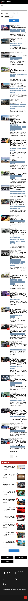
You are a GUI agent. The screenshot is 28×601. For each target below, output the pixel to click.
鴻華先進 (23, 31)
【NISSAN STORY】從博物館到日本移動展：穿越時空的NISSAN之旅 (18, 55)
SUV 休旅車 (13, 241)
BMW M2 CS (18, 349)
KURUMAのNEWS (20, 138)
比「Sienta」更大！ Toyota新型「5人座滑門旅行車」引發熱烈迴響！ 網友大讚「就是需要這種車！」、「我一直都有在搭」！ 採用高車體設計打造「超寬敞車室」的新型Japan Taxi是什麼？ (18, 362)
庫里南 (12, 243)
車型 (2, 16)
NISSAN (12, 57)
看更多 (14, 550)
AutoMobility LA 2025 (14, 104)
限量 (12, 265)
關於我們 (19, 589)
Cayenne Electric (14, 43)
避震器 (12, 92)
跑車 (12, 317)
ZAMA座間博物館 (19, 57)
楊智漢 (18, 157)
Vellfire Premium (19, 383)
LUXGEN (22, 29)
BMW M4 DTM (18, 260)
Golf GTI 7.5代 (19, 176)
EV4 (17, 191)
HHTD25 (17, 29)
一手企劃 (11, 139)
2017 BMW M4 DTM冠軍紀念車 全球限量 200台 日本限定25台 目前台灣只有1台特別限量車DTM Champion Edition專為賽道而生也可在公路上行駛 (18, 255)
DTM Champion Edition (15, 261)
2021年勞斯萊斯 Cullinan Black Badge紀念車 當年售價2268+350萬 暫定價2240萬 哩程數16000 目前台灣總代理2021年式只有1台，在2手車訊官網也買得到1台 (18, 233)
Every (12, 400)
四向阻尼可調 (18, 90)
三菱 (17, 333)
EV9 (19, 280)
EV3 (12, 191)
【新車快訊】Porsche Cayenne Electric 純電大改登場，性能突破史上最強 (18, 40)
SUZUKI (17, 400)
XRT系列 (12, 108)
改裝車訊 (15, 68)
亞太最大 (23, 127)
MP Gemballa (19, 315)
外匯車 (17, 208)
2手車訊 (12, 206)
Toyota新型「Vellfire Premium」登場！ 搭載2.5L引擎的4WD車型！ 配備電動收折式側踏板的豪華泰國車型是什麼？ (18, 380)
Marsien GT (13, 315)
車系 (15, 13)
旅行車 (22, 416)
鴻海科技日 (18, 31)
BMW (12, 260)
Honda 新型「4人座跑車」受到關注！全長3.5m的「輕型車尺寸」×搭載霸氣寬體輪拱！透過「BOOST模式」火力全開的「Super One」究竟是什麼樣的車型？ (18, 295)
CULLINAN (17, 237)
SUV (22, 239)
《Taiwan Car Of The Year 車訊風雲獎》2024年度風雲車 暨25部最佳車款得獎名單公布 (18, 277)
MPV (12, 220)
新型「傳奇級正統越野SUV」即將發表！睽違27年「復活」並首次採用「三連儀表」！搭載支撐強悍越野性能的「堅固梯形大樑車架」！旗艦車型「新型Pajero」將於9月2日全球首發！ (18, 329)
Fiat (22, 206)
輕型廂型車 (23, 400)
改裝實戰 (11, 172)
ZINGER (22, 282)
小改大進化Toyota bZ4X (13, 160)
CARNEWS (19, 185)
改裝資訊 (11, 68)
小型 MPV (22, 446)
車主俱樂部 (13, 76)
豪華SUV (12, 45)
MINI (12, 208)
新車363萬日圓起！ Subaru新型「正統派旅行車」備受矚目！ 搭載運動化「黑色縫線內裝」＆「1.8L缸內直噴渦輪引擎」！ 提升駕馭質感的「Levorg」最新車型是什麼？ (18, 412)
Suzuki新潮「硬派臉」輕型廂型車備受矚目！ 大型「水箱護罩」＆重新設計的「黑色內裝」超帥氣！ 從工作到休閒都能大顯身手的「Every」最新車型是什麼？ (18, 397)
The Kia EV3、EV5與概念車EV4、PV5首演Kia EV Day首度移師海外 (18, 188)
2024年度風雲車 (13, 280)
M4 (22, 261)
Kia (12, 193)
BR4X (21, 88)
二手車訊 (7, 561)
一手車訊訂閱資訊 (6, 589)
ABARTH (17, 206)
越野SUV (22, 333)
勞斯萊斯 (18, 241)
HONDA (12, 299)
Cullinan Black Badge (14, 239)
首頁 (2, 5)
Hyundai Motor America (20, 106)
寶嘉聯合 (12, 130)
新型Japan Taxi (18, 366)
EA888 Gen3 (13, 176)
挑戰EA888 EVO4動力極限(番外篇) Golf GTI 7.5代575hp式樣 (18, 174)
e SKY (12, 431)
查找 (14, 20)
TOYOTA (12, 161)
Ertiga (13, 446)
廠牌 (2, 13)
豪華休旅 (12, 150)
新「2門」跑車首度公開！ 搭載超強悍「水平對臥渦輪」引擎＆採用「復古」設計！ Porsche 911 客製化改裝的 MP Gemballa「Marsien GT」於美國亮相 (18, 311)
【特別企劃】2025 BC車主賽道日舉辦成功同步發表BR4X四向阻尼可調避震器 (18, 85)
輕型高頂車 (23, 431)
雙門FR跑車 (24, 349)
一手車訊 (21, 25)
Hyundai (12, 106)
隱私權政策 (13, 589)
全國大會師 (19, 74)
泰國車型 (12, 384)
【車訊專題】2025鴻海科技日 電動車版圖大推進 (18, 27)
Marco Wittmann (14, 263)
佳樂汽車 (12, 128)
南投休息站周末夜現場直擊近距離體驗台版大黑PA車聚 (16, 219)
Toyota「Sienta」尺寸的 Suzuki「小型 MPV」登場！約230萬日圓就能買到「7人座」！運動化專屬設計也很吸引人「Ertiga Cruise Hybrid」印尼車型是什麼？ (18, 443)
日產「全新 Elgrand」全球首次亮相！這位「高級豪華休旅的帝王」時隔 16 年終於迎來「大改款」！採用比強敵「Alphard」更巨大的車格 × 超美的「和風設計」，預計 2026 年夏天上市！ (18, 143)
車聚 (22, 220)
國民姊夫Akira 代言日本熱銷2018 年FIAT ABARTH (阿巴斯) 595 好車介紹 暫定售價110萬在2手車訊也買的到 (18, 203)
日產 (23, 148)
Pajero (12, 333)
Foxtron (12, 29)
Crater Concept (23, 104)
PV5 (17, 193)
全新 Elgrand (13, 148)
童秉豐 (18, 67)
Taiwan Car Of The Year (15, 282)
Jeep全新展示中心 (14, 125)
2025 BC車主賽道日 (14, 88)
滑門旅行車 (13, 368)
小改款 (22, 161)
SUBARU (17, 416)
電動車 (12, 31)
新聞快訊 (11, 100)
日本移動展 (18, 59)
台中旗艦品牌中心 (19, 128)
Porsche (20, 43)
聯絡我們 (24, 589)
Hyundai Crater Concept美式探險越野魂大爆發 (16, 102)
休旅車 (17, 161)
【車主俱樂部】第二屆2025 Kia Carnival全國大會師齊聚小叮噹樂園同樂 (18, 71)
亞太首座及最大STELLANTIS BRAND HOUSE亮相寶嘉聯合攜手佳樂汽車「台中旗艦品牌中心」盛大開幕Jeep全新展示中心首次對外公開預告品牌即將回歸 (18, 121)
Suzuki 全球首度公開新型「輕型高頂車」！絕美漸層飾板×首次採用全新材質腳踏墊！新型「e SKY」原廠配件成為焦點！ (18, 427)
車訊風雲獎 (13, 283)
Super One (18, 299)
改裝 (17, 220)
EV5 (22, 191)
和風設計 (18, 148)
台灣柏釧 (12, 90)
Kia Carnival (13, 74)
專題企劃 (15, 139)
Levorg (12, 416)
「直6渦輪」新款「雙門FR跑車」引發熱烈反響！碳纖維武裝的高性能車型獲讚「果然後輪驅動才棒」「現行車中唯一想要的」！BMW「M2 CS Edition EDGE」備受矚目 (18, 346)
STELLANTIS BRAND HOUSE (15, 127)
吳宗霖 (18, 25)
